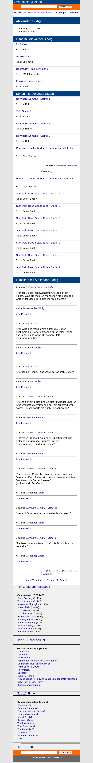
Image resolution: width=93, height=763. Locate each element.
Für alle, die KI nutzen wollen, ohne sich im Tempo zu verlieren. (46, 12)
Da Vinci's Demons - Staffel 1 (33, 135)
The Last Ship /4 (26, 723)
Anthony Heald (25, 619)
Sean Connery (25, 598)
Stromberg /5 (24, 705)
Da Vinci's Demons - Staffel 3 (33, 98)
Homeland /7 (24, 732)
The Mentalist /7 (25, 729)
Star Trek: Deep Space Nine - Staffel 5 (38, 218)
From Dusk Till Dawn (28, 666)
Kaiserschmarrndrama (29, 685)
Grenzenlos (22, 56)
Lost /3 (20, 738)
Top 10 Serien (26, 746)
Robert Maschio (25, 616)
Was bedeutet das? (70, 165)
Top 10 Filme (26, 693)
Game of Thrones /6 (27, 708)
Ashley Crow (24, 631)
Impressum (57, 757)
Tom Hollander (25, 601)
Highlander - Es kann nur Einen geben (37, 660)
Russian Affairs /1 (26, 720)
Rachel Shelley (25, 625)
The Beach (23, 651)
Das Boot (22, 673)
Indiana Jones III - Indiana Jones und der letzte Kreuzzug (47, 679)
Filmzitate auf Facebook (33, 586)
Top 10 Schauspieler (31, 640)
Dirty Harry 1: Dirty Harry (30, 682)
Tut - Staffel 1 (24, 111)
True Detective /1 (26, 726)
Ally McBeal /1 (24, 717)
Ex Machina (23, 657)
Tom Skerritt (23, 610)
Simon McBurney (26, 622)
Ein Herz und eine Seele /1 (31, 711)
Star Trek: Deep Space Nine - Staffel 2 (38, 255)
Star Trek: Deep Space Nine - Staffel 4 (38, 230)
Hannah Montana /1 (27, 714)
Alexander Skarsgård (28, 604)
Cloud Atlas (23, 654)
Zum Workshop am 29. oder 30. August (46, 580)
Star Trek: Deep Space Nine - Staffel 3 (38, 242)
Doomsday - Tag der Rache (32, 68)
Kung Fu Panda (25, 676)
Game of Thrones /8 (27, 735)
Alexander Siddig (35, 308)
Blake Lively (23, 607)
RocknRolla (23, 670)
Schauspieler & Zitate (27, 2)
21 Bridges (22, 44)
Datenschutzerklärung (40, 757)
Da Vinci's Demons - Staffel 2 (33, 123)
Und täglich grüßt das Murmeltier (34, 663)
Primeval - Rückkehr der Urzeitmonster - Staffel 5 (44, 148)
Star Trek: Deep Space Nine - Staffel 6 (38, 205)
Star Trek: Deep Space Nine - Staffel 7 (38, 193)
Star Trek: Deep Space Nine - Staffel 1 (38, 267)
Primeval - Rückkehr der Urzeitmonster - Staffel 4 (44, 178)
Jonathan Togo (25, 613)
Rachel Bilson (24, 628)
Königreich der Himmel (29, 81)
